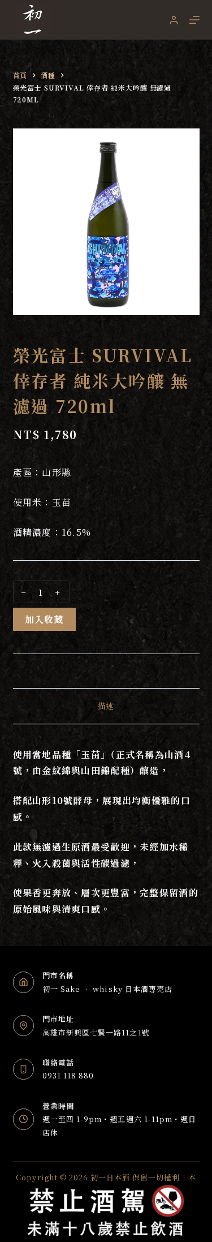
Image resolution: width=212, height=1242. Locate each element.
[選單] (194, 20)
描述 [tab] (105, 705)
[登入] (174, 20)
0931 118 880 (68, 1075)
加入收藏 (44, 619)
